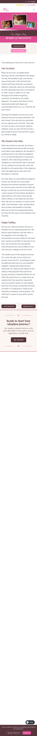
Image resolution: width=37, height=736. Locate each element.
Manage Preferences (14, 733)
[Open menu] (34, 9)
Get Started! (18, 340)
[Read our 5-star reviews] (19, 5)
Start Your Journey (18, 50)
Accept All (27, 733)
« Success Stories (18, 46)
